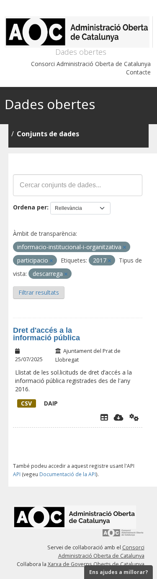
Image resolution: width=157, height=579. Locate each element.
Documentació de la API (67, 474)
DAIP (39, 403)
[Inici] (79, 32)
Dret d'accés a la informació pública (46, 334)
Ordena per (30, 207)
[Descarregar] (119, 417)
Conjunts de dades (48, 133)
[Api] (134, 417)
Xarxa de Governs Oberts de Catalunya (96, 564)
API (17, 474)
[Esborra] (124, 247)
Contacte (138, 72)
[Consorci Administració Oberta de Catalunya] (123, 535)
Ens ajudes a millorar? (118, 572)
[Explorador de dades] (104, 417)
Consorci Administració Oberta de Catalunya (91, 64)
